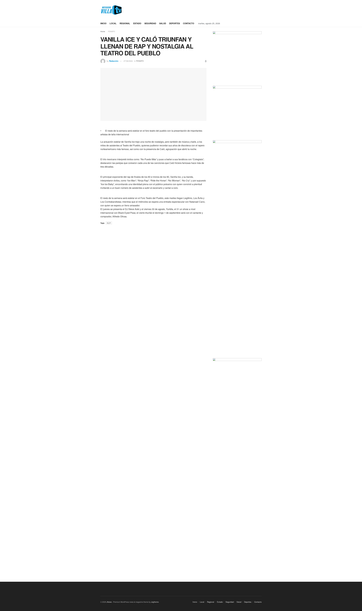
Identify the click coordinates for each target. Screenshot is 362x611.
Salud (162, 23)
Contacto (188, 23)
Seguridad (150, 23)
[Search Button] (260, 23)
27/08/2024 (128, 61)
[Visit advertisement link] (193, 10)
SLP (109, 223)
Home (102, 31)
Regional (125, 23)
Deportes (174, 23)
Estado (137, 23)
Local (113, 23)
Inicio (103, 23)
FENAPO (111, 31)
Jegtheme (155, 602)
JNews (109, 602)
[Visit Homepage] (111, 10)
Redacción (113, 61)
